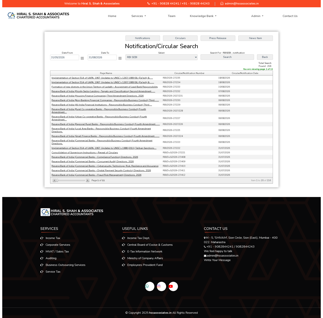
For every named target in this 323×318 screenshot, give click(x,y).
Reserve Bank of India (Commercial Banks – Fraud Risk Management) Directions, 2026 (96, 174)
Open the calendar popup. (82, 58)
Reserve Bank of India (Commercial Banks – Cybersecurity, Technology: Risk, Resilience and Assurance (105, 166)
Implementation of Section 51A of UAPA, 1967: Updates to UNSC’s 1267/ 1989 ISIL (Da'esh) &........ (103, 82)
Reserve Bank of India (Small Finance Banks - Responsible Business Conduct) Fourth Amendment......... (105, 136)
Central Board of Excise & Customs (150, 245)
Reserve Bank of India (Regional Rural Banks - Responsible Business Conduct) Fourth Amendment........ (106, 124)
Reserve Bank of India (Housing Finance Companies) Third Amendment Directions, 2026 (98, 95)
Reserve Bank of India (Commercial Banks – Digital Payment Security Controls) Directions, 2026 (101, 170)
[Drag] (57, 180)
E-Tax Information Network (144, 251)
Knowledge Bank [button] (202, 16)
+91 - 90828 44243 (196, 3)
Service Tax (52, 272)
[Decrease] (54, 180)
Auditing (50, 258)
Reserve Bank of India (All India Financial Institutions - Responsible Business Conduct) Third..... (102, 104)
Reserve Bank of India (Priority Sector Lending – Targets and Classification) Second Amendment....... (103, 91)
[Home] (38, 15)
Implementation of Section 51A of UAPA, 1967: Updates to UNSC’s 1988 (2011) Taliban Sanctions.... (104, 148)
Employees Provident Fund (145, 265)
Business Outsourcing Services (65, 265)
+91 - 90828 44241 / (166, 3)
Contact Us (290, 16)
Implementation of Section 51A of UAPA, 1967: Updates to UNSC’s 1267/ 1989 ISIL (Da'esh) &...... (102, 77)
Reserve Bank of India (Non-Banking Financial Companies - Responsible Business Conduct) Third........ (105, 100)
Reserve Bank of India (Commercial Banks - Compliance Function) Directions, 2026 (95, 157)
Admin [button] (256, 16)
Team (172, 16)
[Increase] (87, 180)
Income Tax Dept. (138, 238)
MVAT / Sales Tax (57, 251)
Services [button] (137, 16)
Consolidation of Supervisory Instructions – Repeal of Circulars (85, 152)
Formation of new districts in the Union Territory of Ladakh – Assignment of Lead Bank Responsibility (105, 86)
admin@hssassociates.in (242, 3)
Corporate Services (57, 245)
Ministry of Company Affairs (145, 258)
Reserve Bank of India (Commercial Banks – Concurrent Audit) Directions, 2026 (93, 161)
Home (112, 16)
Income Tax (52, 238)
